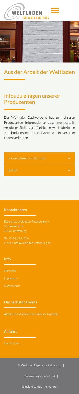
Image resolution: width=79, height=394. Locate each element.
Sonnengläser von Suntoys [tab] (27, 158)
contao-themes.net (45, 386)
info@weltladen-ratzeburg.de (32, 243)
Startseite (10, 270)
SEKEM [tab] (13, 170)
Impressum (11, 278)
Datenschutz (12, 286)
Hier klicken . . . (13, 343)
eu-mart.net (47, 376)
